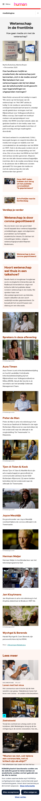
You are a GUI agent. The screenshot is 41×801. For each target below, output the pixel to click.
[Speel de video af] (20, 51)
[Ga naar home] (20, 4)
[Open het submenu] (38, 13)
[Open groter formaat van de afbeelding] (20, 350)
